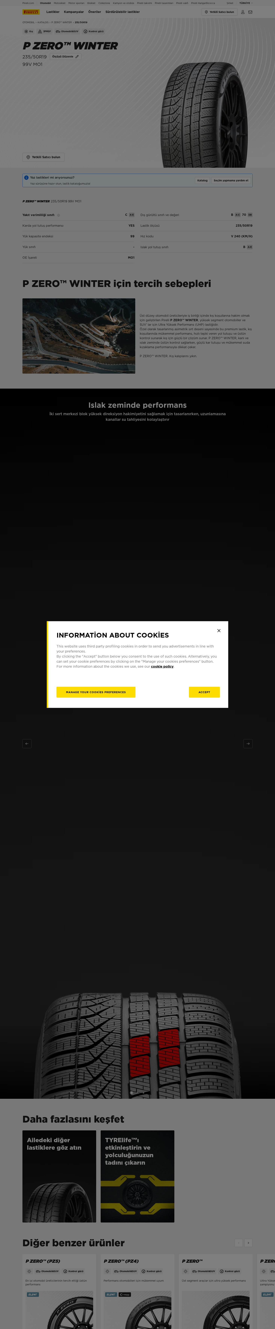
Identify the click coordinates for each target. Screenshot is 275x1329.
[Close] (219, 630)
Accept (204, 692)
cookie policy (162, 666)
